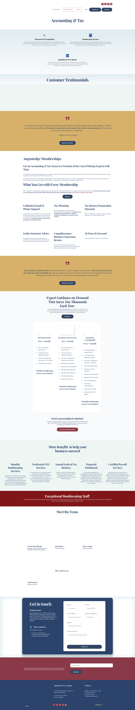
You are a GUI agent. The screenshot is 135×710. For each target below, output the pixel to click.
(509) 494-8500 (91, 692)
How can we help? (72, 631)
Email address (71, 613)
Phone (87, 604)
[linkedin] (111, 4)
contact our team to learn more (83, 192)
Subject (69, 622)
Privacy (27, 706)
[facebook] (102, 4)
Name (69, 604)
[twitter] (105, 4)
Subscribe (76, 672)
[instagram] (108, 4)
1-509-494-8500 (45, 634)
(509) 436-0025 (90, 694)
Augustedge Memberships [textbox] (42, 159)
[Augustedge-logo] (30, 4)
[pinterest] (63, 705)
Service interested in (91, 613)
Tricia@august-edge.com (91, 696)
